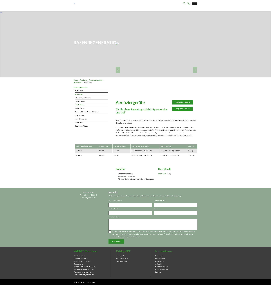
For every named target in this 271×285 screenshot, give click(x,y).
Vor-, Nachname (115, 201)
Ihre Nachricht (114, 217)
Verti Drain (79, 91)
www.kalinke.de (87, 272)
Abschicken (116, 241)
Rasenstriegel (79, 115)
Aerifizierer (79, 94)
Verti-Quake (80, 101)
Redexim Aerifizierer (83, 98)
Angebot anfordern (183, 102)
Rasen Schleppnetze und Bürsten (87, 112)
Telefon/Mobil (114, 209)
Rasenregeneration (80, 87)
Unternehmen (159, 201)
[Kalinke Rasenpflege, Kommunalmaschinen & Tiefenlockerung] (74, 3)
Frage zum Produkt (182, 109)
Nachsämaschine (81, 119)
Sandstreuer (79, 122)
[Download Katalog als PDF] (140, 259)
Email (156, 209)
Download (123, 261)
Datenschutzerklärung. (184, 234)
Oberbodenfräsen (81, 126)
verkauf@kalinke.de (88, 198)
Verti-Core (80, 105)
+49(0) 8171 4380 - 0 (89, 195)
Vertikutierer (79, 108)
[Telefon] (188, 3)
